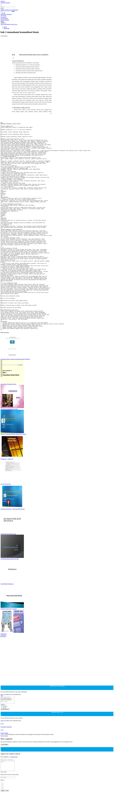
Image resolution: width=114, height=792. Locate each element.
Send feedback (4, 744)
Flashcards (3, 14)
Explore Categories (5, 2)
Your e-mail (3, 772)
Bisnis (5, 27)
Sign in (2, 694)
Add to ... (3, 22)
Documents (3, 726)
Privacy (3, 735)
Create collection (5, 709)
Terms (6, 735)
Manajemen (6, 28)
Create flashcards (14, 10)
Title (2, 696)
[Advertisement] (47, 40)
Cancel (2, 790)
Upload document (5, 10)
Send (7, 790)
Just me (4, 707)
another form (14, 756)
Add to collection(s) (6, 24)
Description (6, 699)
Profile (2, 21)
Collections (9, 14)
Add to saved (14, 24)
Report (2, 733)
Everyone (5, 706)
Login (2, 8)
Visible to (3, 704)
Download (3, 635)
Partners (6, 733)
